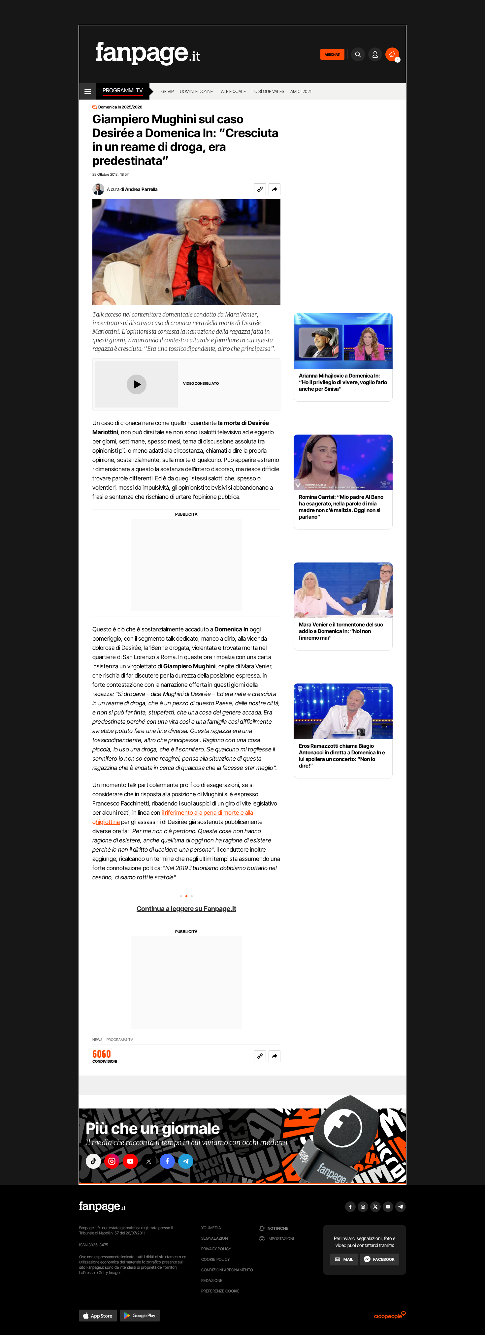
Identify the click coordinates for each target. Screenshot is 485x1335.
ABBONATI (332, 54)
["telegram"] (185, 1161)
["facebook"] (167, 1161)
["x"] (148, 1161)
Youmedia (211, 1227)
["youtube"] (130, 1161)
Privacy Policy (216, 1248)
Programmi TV (123, 90)
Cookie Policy (215, 1259)
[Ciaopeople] (390, 1317)
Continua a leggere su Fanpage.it (186, 909)
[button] (274, 189)
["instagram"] (111, 1161)
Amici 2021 (300, 91)
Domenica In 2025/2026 (120, 107)
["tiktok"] (93, 1161)
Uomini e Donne (196, 91)
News (97, 1040)
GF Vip (167, 91)
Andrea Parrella (141, 189)
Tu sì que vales (268, 91)
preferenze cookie (220, 1291)
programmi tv (120, 1040)
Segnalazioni (215, 1238)
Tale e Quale (232, 91)
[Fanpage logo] (139, 54)
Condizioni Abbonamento (227, 1269)
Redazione (211, 1280)
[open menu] (87, 91)
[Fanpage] (102, 1206)
